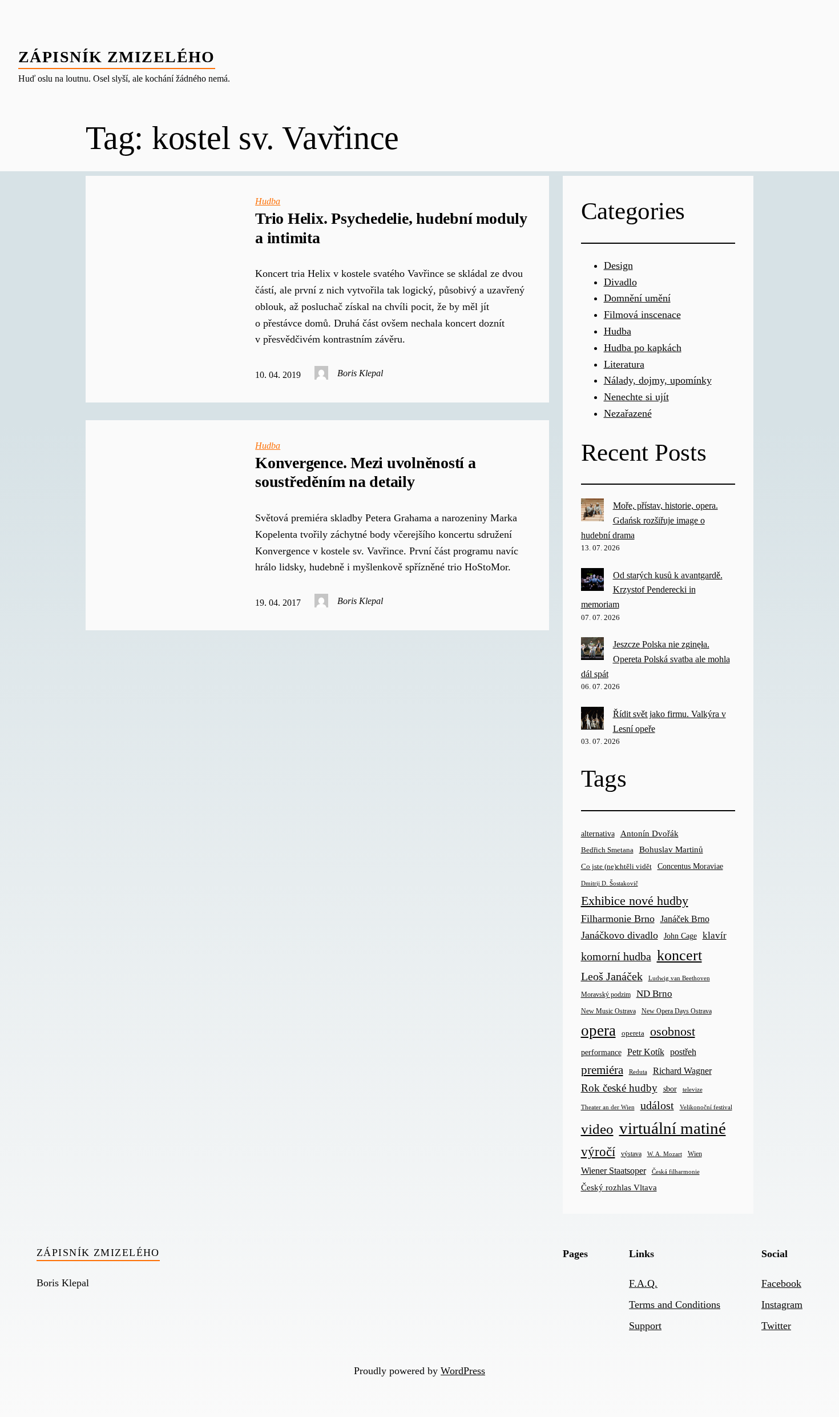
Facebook (781, 1283)
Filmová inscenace (642, 314)
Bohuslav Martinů (671, 849)
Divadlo (620, 282)
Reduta (638, 1072)
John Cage (680, 936)
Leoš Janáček (612, 976)
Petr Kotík (645, 1052)
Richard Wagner (682, 1070)
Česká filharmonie (676, 1171)
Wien (695, 1154)
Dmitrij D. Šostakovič (609, 883)
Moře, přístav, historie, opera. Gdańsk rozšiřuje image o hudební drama (649, 520)
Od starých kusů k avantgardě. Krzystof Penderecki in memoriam (652, 589)
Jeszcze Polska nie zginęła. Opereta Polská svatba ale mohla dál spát (655, 658)
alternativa (598, 833)
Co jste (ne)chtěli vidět (616, 866)
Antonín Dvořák (649, 833)
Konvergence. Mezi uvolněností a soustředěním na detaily (365, 472)
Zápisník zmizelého (116, 57)
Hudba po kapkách (642, 347)
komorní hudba (616, 956)
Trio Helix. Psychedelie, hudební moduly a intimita (391, 228)
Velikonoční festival (706, 1107)
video (597, 1129)
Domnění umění (637, 298)
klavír (715, 935)
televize (693, 1089)
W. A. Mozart (664, 1154)
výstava (631, 1154)
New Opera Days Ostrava (677, 1011)
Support (645, 1325)
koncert (679, 955)
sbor (670, 1088)
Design (618, 265)
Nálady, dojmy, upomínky (658, 380)
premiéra (602, 1070)
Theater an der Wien (608, 1107)
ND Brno (654, 993)
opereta (633, 1033)
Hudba (267, 201)
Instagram (781, 1304)
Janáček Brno (684, 918)
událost (657, 1106)
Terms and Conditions (674, 1304)
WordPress (463, 1370)
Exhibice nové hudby (634, 900)
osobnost (672, 1031)
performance (601, 1052)
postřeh (683, 1051)
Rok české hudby (619, 1088)
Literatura (624, 364)
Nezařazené (628, 413)
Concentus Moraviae (690, 866)
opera (598, 1030)
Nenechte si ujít (636, 396)
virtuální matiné (672, 1128)
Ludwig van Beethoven (679, 978)
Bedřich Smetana (607, 850)
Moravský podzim (606, 995)
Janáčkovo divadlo (619, 935)
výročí (598, 1152)
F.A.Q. (643, 1283)
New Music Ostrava (608, 1011)
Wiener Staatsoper (613, 1171)
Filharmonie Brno (618, 918)
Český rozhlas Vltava (619, 1187)
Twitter (776, 1325)
